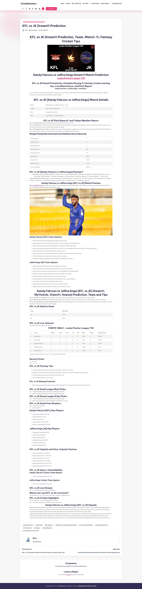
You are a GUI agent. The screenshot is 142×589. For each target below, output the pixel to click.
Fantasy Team (39, 525)
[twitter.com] (26, 8)
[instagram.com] (33, 8)
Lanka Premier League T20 (71, 78)
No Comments (44, 30)
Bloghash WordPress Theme (87, 586)
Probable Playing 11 (47, 528)
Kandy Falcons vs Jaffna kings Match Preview (66, 525)
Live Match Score (27, 528)
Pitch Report (37, 528)
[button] (51, 8)
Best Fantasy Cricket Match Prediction (33, 21)
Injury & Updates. (49, 525)
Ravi (35, 538)
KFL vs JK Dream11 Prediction (86, 525)
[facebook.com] (23, 8)
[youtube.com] (36, 8)
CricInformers (28, 3)
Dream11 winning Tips (28, 525)
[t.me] (29, 8)
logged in (69, 574)
